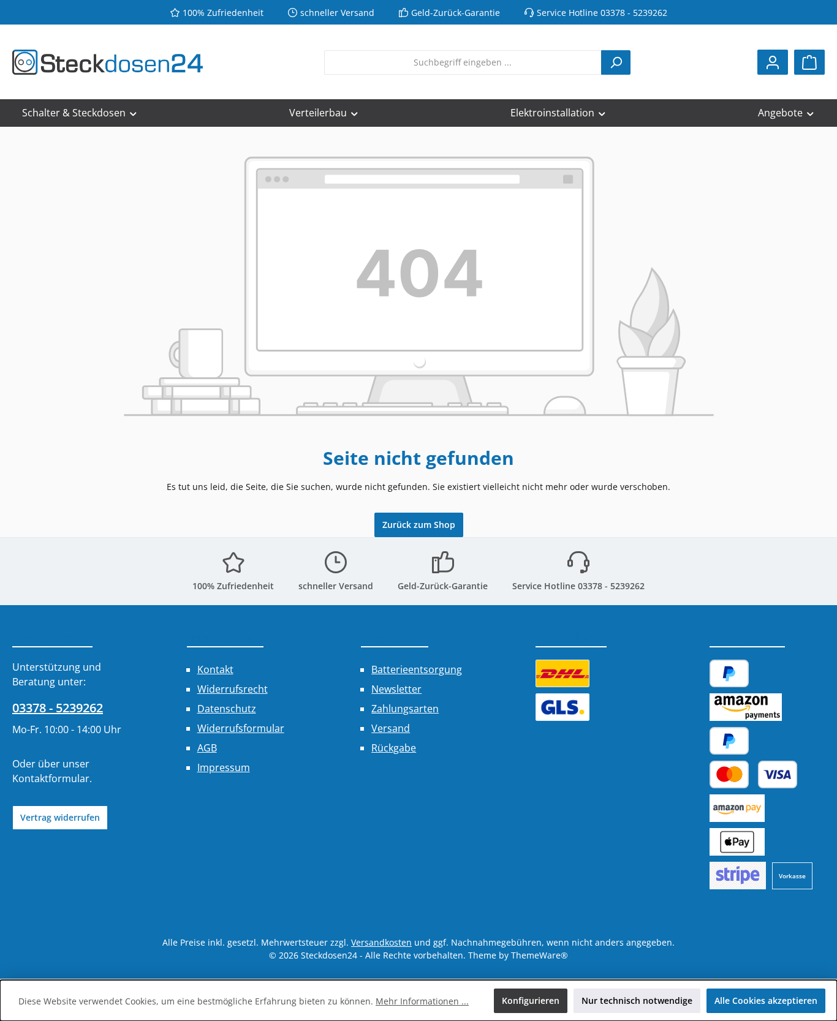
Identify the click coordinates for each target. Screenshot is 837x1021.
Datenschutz (226, 708)
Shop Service (394, 637)
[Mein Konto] (772, 62)
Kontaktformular (50, 778)
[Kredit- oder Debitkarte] (753, 774)
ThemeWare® (539, 955)
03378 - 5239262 (57, 707)
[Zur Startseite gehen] (107, 62)
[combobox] (463, 62)
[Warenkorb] (809, 62)
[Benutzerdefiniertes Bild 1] (562, 673)
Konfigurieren (530, 1000)
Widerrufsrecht (232, 689)
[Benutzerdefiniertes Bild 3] (738, 875)
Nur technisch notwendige (636, 1000)
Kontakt (215, 669)
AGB (207, 748)
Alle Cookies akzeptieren (765, 1000)
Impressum (223, 767)
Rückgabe (393, 748)
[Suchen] (616, 62)
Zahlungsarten (405, 708)
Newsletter (396, 689)
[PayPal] (729, 673)
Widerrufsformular (240, 728)
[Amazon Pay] (745, 707)
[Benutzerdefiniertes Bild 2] (562, 707)
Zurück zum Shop (418, 524)
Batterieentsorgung (416, 669)
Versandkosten (381, 942)
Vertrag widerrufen (60, 817)
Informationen (225, 637)
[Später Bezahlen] (729, 741)
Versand (390, 728)
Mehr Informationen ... (422, 1001)
